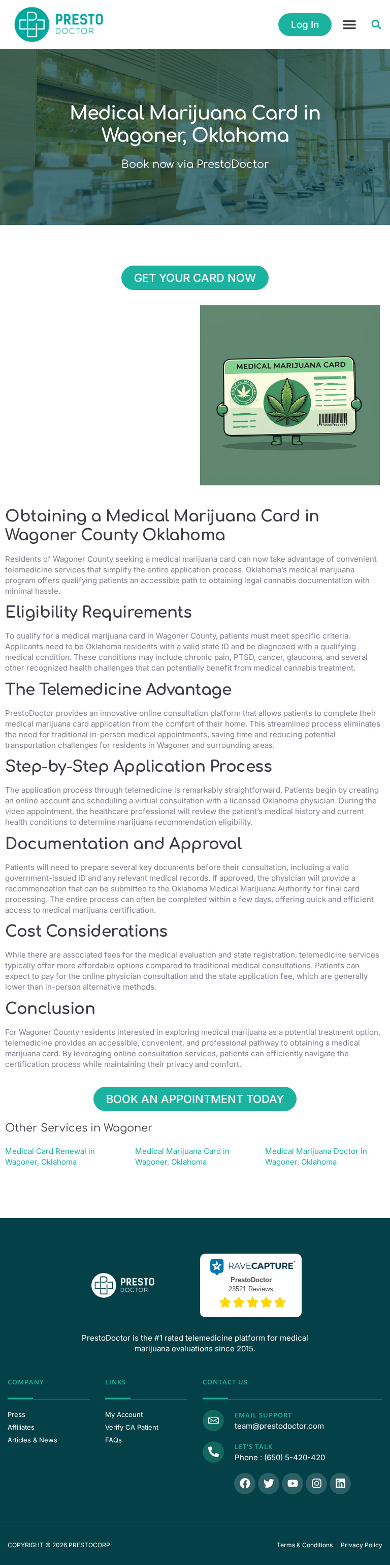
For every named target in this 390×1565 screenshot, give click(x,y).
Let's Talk (254, 1446)
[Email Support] (213, 1420)
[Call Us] (213, 1452)
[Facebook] (244, 1483)
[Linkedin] (340, 1483)
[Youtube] (292, 1483)
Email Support (263, 1414)
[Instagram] (316, 1483)
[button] (349, 24)
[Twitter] (268, 1483)
